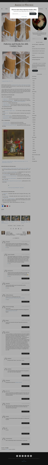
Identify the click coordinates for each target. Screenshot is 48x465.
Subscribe (33, 13)
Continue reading (24, 16)
